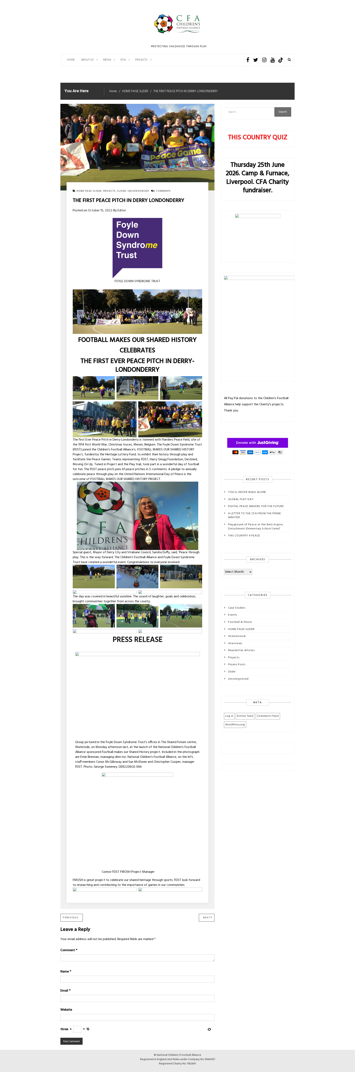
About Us (87, 59)
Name (65, 971)
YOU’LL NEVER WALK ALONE (247, 492)
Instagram (264, 60)
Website (66, 1009)
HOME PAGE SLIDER (89, 191)
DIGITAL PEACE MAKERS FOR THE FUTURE (256, 506)
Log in (229, 716)
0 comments (162, 191)
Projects (109, 191)
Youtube (273, 60)
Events (232, 615)
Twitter (255, 60)
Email (65, 990)
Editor (122, 210)
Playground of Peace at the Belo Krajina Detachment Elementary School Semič (255, 526)
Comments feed (268, 716)
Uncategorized (138, 191)
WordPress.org (235, 724)
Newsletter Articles (241, 650)
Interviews (235, 643)
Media (107, 59)
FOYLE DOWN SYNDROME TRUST (137, 281)
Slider (121, 191)
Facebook (247, 60)
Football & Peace (240, 622)
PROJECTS (141, 59)
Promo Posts (237, 664)
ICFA (123, 59)
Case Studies (236, 608)
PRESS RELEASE (138, 640)
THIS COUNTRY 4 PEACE (244, 535)
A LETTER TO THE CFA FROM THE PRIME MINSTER (254, 515)
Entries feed (245, 716)
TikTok (280, 60)
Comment (68, 950)
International (237, 636)
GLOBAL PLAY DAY (241, 499)
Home (71, 59)
